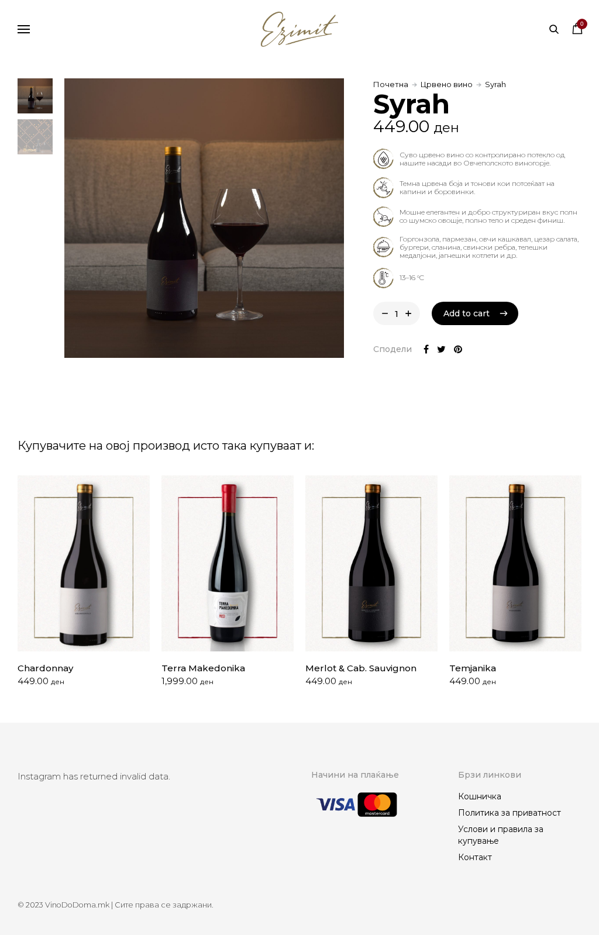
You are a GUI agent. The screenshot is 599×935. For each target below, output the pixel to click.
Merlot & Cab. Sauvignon (360, 668)
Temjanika (472, 668)
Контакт (475, 857)
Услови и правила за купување (500, 835)
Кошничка (479, 796)
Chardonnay (45, 668)
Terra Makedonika (203, 668)
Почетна (390, 84)
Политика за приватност (509, 813)
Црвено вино (447, 84)
